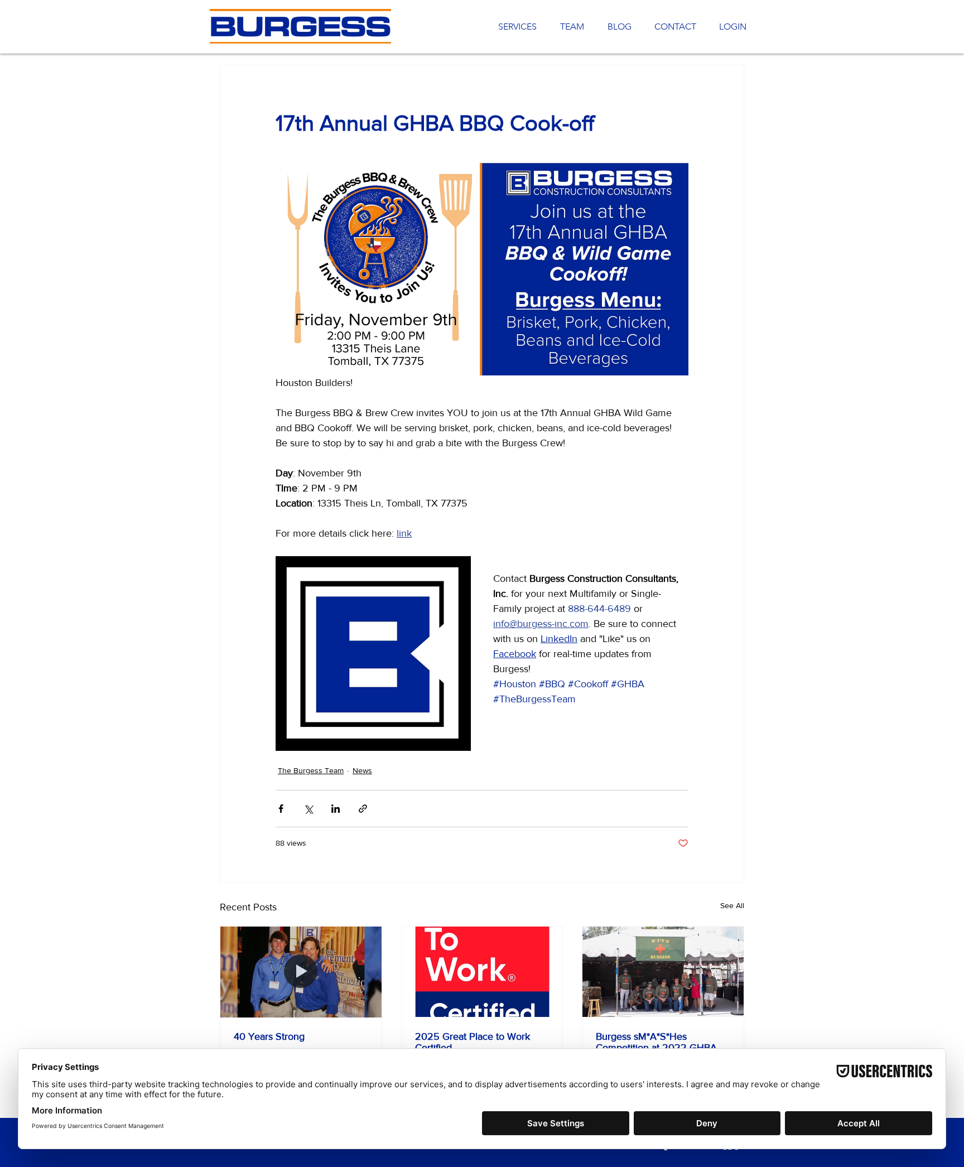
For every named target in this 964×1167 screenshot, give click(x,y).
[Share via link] (363, 808)
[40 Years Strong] (301, 972)
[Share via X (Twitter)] (308, 808)
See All (732, 905)
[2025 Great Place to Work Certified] (482, 972)
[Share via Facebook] (281, 808)
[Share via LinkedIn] (335, 808)
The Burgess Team (311, 770)
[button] (672, 27)
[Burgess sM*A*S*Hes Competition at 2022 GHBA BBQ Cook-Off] (663, 972)
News (362, 770)
